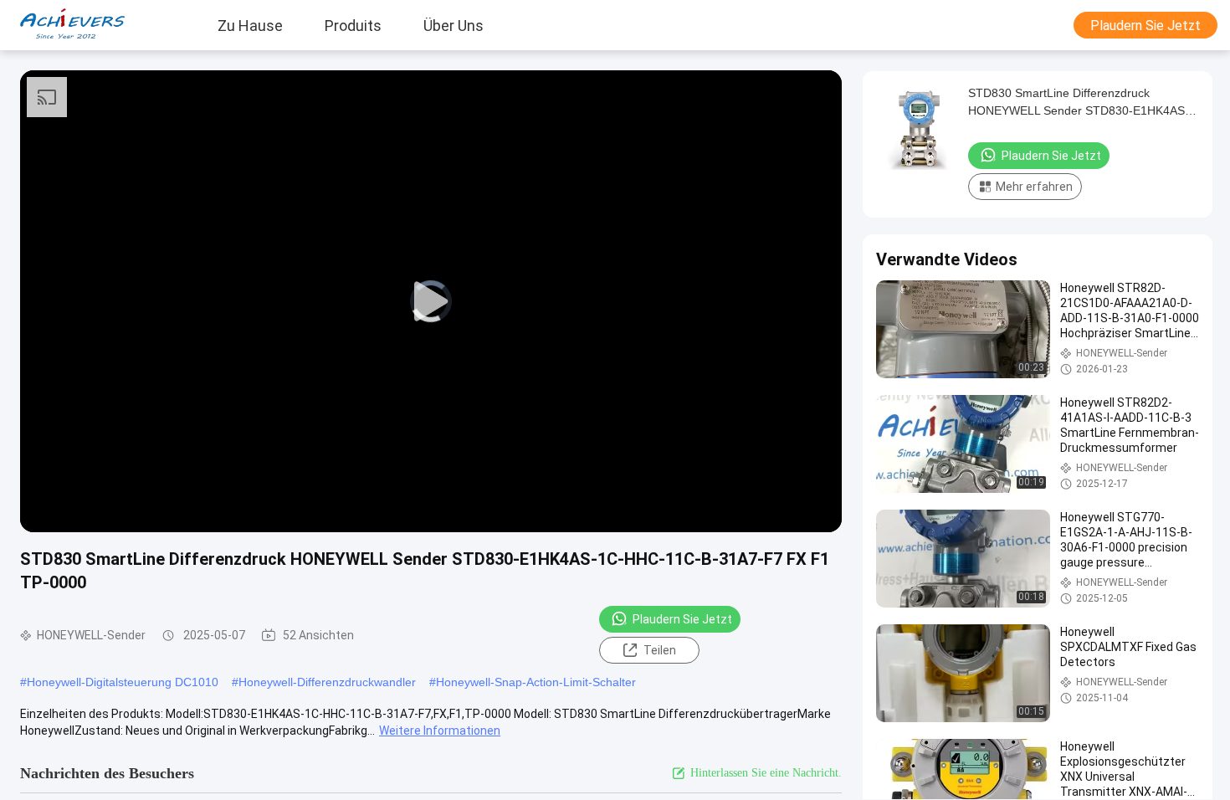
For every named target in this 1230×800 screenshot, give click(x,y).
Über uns (453, 25)
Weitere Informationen (439, 730)
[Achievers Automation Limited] (63, 25)
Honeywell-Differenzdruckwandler (327, 682)
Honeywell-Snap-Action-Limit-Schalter (536, 682)
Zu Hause (250, 25)
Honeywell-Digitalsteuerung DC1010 (122, 682)
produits (353, 25)
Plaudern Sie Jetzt (1145, 25)
